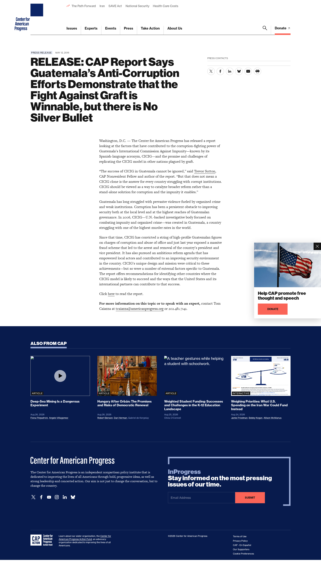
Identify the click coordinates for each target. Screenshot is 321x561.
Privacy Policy (240, 540)
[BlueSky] (72, 497)
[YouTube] (49, 497)
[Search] (265, 30)
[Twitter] (33, 497)
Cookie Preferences (243, 553)
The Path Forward (84, 6)
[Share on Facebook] (220, 71)
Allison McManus (272, 417)
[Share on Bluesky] (239, 71)
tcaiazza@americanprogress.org (139, 308)
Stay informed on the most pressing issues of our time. (220, 478)
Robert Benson (105, 417)
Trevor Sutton (204, 171)
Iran (102, 6)
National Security (137, 6)
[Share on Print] (257, 71)
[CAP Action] (42, 540)
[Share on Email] (248, 71)
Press (128, 28)
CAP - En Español (242, 545)
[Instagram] (57, 497)
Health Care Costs (165, 6)
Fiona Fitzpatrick (39, 417)
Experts (91, 28)
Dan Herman (120, 417)
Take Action (150, 28)
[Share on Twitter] (211, 71)
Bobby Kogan (255, 417)
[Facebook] (41, 497)
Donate (281, 28)
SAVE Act (115, 6)
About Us (174, 28)
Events (110, 28)
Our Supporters (241, 549)
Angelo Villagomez (58, 417)
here (111, 293)
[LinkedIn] (65, 497)
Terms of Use (240, 536)
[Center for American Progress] (37, 17)
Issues (72, 28)
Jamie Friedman (239, 417)
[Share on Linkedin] (229, 71)
